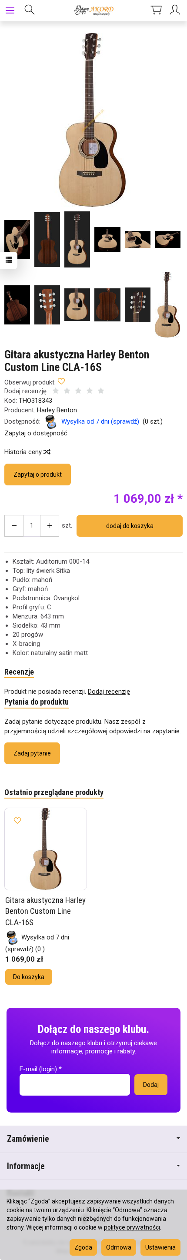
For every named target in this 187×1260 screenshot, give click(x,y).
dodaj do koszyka (130, 525)
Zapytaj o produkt (37, 474)
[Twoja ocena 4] (89, 391)
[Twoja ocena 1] (55, 391)
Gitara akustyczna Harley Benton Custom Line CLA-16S (45, 911)
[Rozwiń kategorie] (10, 10)
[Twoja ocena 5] (101, 391)
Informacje (26, 1166)
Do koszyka (28, 976)
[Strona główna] (93, 10)
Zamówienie (28, 1139)
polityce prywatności (132, 1227)
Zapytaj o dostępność (35, 433)
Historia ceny (23, 452)
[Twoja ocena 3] (78, 391)
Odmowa (118, 1247)
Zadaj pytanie (32, 753)
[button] (92, 120)
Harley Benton (57, 410)
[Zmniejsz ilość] (49, 526)
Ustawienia (160, 1247)
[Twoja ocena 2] (67, 391)
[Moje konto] (176, 10)
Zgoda (83, 1247)
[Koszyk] (156, 10)
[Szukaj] (29, 10)
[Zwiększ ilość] (13, 526)
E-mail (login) (38, 1069)
